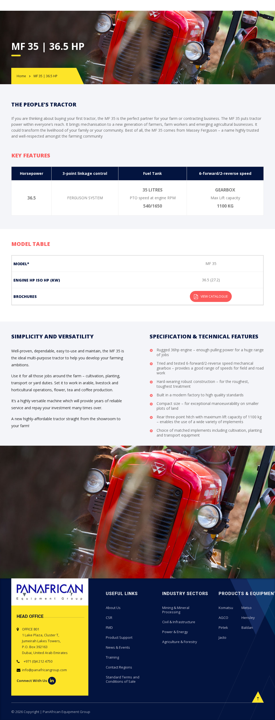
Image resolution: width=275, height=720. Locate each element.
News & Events (118, 647)
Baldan (247, 627)
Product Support (119, 637)
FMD (109, 627)
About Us (113, 607)
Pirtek (223, 627)
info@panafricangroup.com (44, 669)
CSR (109, 617)
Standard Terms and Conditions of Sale (122, 679)
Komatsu (226, 607)
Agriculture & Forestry (179, 642)
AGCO (223, 617)
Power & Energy (175, 632)
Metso (246, 607)
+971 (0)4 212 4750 (37, 661)
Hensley (248, 617)
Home (21, 76)
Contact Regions (119, 667)
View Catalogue (214, 296)
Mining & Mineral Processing (175, 609)
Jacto (222, 637)
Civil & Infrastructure (178, 622)
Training (112, 657)
